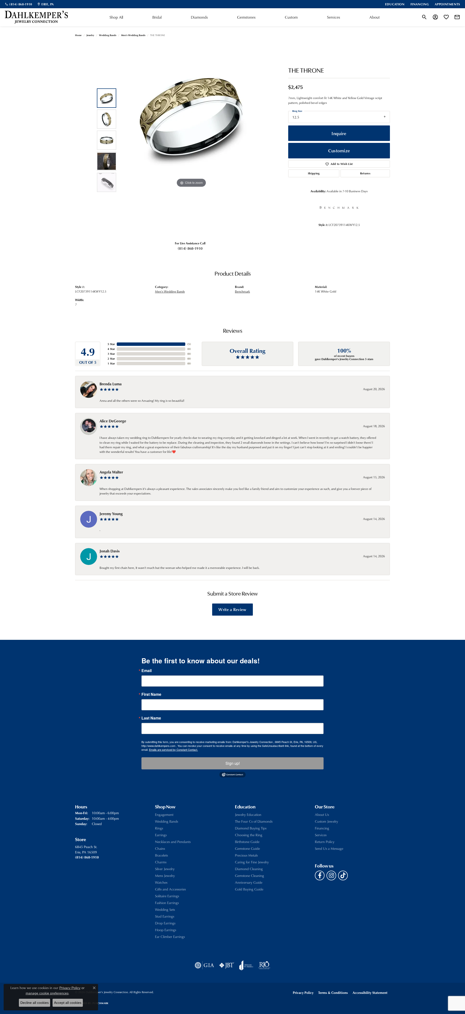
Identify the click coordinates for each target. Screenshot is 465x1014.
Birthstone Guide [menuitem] (247, 841)
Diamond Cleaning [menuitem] (249, 868)
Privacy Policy (303, 992)
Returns (365, 173)
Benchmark (242, 291)
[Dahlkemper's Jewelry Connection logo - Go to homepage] (36, 17)
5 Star (111, 344)
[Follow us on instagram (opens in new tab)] (331, 875)
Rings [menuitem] (159, 828)
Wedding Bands (107, 35)
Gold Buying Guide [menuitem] (249, 889)
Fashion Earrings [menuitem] (167, 902)
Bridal (157, 17)
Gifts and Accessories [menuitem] (170, 889)
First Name (151, 694)
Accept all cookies (67, 1003)
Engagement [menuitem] (164, 814)
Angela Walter (111, 472)
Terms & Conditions (333, 992)
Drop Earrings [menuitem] (165, 923)
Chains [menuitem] (160, 848)
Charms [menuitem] (160, 862)
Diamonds (199, 17)
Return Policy (324, 841)
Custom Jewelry (326, 821)
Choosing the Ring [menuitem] (248, 834)
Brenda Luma (111, 384)
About (374, 17)
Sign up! (232, 763)
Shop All (116, 17)
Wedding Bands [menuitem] (166, 821)
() (189, 344)
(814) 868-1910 (190, 248)
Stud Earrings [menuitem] (164, 916)
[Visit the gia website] (204, 965)
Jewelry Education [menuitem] (248, 814)
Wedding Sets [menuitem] (165, 909)
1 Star (111, 363)
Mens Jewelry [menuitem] (165, 875)
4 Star (111, 349)
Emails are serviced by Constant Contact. (173, 749)
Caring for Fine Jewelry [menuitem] (252, 862)
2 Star (111, 358)
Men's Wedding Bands (133, 35)
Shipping (314, 173)
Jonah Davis (110, 551)
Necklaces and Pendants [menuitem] (173, 841)
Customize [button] (339, 150)
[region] (191, 140)
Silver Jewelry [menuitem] (165, 868)
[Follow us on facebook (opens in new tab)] (320, 875)
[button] (424, 17)
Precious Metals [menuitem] (246, 855)
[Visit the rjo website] (264, 965)
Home (78, 35)
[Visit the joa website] (246, 965)
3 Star (111, 354)
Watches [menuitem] (161, 882)
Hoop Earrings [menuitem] (165, 929)
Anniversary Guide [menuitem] (248, 882)
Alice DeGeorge (113, 421)
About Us (322, 814)
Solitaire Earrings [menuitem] (167, 895)
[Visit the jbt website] (226, 965)
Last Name (151, 718)
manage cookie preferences (47, 993)
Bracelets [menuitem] (161, 855)
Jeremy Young (111, 513)
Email (146, 671)
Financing (322, 828)
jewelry (90, 35)
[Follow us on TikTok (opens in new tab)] (343, 875)
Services (333, 17)
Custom (291, 17)
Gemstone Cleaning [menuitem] (249, 875)
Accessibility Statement (370, 992)
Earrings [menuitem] (161, 834)
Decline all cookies (34, 1003)
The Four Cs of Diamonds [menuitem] (253, 821)
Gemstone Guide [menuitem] (247, 848)
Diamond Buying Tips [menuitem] (250, 828)
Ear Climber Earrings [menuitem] (170, 936)
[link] (18, 4)
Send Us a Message (329, 848)
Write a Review (232, 609)
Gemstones (246, 17)
